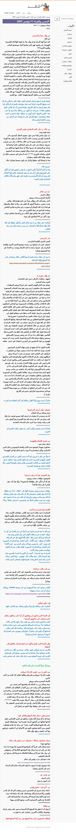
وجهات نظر (68, 73)
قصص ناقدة (68, 58)
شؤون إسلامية (67, 46)
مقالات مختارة (67, 61)
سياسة (69, 34)
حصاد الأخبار (68, 30)
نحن (24, 13)
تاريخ (70, 54)
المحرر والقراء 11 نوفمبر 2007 (21, 17)
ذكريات (69, 69)
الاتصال (18, 13)
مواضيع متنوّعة (67, 65)
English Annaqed (9, 13)
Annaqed (38, 7)
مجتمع (70, 42)
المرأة (70, 38)
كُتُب (70, 77)
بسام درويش (45, 25)
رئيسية (29, 13)
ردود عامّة (33, 17)
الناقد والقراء (67, 81)
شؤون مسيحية (67, 50)
